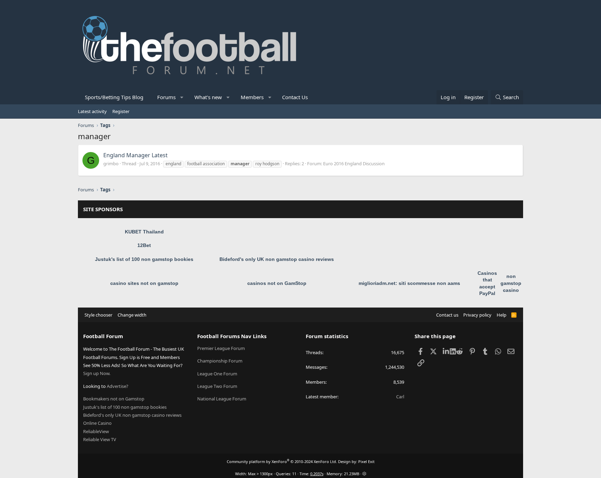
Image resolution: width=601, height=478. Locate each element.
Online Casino (97, 423)
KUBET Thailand (144, 231)
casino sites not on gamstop (144, 283)
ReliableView (96, 431)
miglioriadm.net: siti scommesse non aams (409, 283)
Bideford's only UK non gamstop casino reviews (276, 259)
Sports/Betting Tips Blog (114, 97)
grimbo (111, 163)
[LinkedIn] (446, 351)
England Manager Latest (135, 155)
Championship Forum (219, 361)
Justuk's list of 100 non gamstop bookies (144, 259)
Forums (166, 97)
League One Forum (217, 374)
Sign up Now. (96, 373)
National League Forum (221, 399)
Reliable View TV (99, 439)
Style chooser (98, 315)
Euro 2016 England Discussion (354, 163)
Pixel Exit (366, 461)
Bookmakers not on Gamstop (113, 399)
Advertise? (117, 386)
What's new (208, 97)
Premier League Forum (221, 348)
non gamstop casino (510, 283)
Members (252, 97)
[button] (182, 97)
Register (120, 111)
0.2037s (316, 473)
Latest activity (92, 111)
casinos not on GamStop (276, 283)
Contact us (447, 315)
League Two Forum (217, 386)
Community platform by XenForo (282, 461)
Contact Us (295, 97)
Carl (400, 396)
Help (501, 315)
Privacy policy (477, 315)
